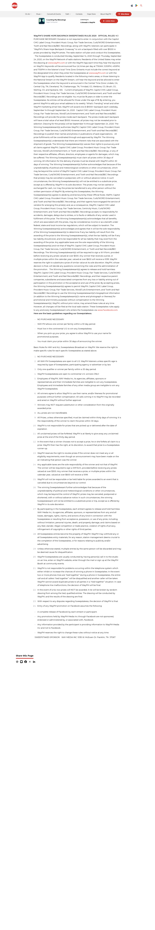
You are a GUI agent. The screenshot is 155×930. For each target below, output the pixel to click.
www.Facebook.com (107, 310)
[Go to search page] (141, 5)
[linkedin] (34, 661)
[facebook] (25, 661)
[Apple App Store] (132, 5)
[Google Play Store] (136, 5)
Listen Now (110, 21)
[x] (30, 661)
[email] (17, 661)
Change (93, 19)
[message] (21, 661)
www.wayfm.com (56, 63)
